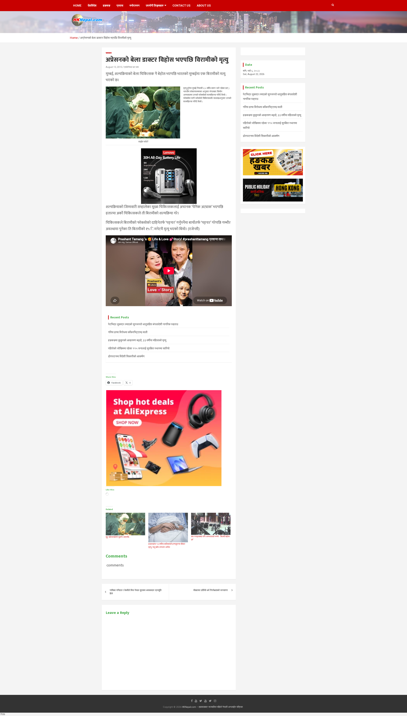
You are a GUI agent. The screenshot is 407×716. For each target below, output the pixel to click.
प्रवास (120, 5)
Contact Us (181, 5)
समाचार (109, 53)
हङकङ (106, 5)
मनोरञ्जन (134, 5)
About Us (204, 5)
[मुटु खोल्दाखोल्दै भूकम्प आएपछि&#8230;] (125, 524)
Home (77, 5)
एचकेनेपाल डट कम (131, 67)
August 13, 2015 (114, 67)
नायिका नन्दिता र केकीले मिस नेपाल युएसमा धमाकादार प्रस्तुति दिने (135, 592)
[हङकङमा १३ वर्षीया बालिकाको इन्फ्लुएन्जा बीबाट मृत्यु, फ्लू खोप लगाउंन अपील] (168, 527)
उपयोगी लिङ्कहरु (154, 5)
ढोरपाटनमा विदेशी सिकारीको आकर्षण (126, 356)
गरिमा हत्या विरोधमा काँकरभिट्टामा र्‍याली (127, 332)
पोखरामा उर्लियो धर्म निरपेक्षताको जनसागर (210, 590)
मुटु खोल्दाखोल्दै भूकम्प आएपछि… (118, 537)
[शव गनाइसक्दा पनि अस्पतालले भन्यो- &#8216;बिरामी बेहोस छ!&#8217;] (211, 524)
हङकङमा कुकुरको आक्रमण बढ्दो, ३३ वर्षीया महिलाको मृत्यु (137, 340)
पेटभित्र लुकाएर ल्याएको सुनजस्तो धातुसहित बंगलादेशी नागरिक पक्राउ (143, 324)
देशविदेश (92, 5)
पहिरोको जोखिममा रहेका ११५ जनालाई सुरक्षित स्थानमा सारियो (138, 348)
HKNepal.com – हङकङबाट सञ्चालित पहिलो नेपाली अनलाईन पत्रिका (212, 707)
